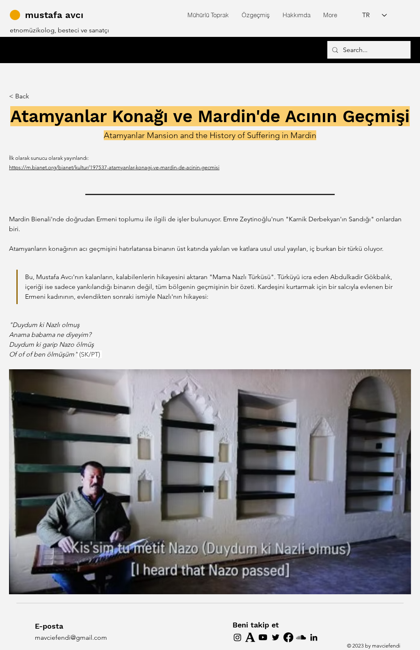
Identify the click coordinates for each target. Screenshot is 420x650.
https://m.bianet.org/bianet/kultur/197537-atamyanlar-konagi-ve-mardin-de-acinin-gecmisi (114, 167)
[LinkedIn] (314, 637)
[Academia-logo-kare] (250, 637)
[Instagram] (237, 637)
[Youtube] (263, 637)
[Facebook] (288, 637)
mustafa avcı (54, 15)
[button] (208, 15)
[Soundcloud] (301, 637)
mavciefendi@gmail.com (71, 637)
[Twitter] (276, 637)
